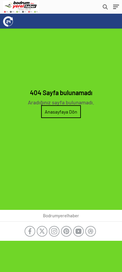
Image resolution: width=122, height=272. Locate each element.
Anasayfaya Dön (61, 111)
